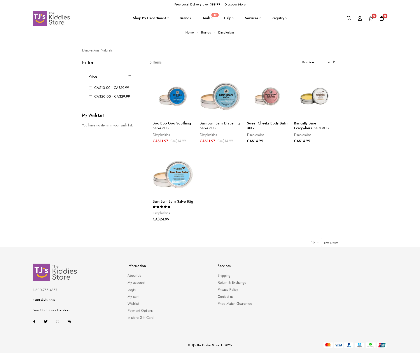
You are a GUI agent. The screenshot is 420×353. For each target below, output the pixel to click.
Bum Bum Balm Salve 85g (173, 201)
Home (190, 32)
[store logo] (51, 18)
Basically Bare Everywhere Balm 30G (311, 126)
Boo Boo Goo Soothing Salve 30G (172, 126)
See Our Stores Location (51, 310)
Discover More (235, 4)
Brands (185, 18)
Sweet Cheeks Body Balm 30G (267, 126)
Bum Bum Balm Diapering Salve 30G (220, 126)
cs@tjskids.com (44, 300)
